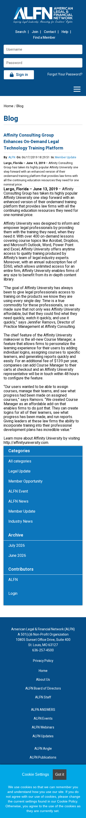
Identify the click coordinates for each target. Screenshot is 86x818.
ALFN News (18, 501)
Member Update (65, 157)
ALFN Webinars (43, 727)
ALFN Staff (43, 697)
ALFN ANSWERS (43, 709)
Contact (50, 31)
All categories (19, 461)
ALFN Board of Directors (43, 688)
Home (8, 106)
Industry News (20, 521)
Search (20, 31)
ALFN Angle (43, 748)
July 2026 (16, 545)
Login (12, 593)
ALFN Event (18, 491)
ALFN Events (43, 718)
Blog (19, 106)
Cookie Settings (35, 774)
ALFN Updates (43, 736)
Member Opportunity (25, 481)
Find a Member (44, 37)
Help (65, 31)
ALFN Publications (43, 757)
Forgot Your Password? (65, 74)
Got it (59, 774)
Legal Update (19, 471)
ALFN (11, 157)
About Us (43, 679)
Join (35, 31)
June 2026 (17, 555)
